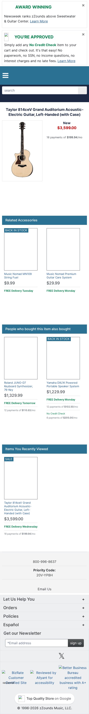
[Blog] (10, 657)
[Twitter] (61, 657)
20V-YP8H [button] (44, 572)
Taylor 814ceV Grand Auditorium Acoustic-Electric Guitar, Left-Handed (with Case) (17, 508)
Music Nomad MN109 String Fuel (18, 275)
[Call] (80, 75)
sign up (76, 643)
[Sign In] (72, 75)
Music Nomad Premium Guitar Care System (61, 275)
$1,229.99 (56, 392)
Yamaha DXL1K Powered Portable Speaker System (63, 384)
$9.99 (9, 283)
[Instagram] (44, 657)
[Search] (82, 90)
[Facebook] (27, 657)
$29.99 (53, 283)
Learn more (39, 21)
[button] (5, 75)
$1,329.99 (13, 395)
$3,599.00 (13, 519)
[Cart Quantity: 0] (63, 75)
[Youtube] (79, 657)
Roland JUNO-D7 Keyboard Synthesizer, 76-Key (18, 386)
